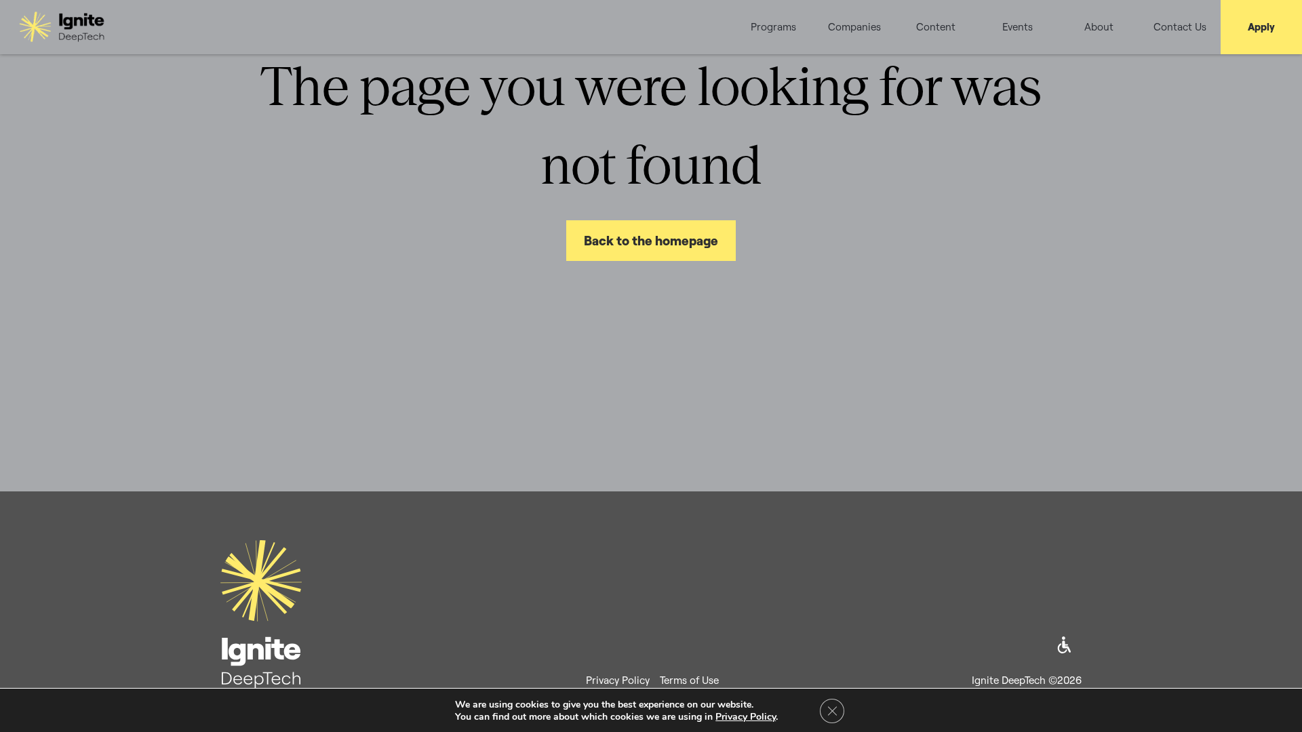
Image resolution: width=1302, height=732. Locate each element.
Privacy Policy (618, 680)
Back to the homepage (651, 240)
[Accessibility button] (1065, 645)
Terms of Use (689, 680)
